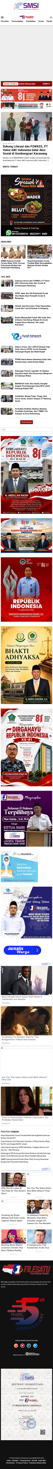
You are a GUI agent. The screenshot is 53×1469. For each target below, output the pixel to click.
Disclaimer (10, 1463)
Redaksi (15, 1460)
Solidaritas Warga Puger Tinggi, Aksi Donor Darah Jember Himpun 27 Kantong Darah (33, 398)
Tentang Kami (25, 1460)
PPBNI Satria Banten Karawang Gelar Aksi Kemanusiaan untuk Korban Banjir (33, 360)
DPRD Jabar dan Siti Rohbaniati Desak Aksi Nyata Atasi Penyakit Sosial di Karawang (31, 295)
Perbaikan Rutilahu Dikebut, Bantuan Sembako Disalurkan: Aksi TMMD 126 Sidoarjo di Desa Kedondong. (31, 411)
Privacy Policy (22, 1463)
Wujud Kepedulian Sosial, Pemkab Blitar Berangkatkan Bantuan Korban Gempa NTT (13, 264)
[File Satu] (26, 17)
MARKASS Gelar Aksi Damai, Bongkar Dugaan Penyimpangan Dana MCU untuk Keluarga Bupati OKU (32, 386)
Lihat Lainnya (26, 422)
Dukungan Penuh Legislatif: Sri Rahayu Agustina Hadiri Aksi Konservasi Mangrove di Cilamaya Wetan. (33, 373)
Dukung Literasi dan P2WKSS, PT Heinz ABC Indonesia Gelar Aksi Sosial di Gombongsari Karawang (25, 150)
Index (9, 1460)
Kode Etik (41, 1460)
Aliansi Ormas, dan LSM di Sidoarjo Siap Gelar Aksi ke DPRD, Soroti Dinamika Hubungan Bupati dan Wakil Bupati (32, 349)
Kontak (34, 1460)
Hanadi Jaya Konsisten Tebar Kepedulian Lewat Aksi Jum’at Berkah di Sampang (33, 307)
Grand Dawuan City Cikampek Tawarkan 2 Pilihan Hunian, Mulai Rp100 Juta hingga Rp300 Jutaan (39, 264)
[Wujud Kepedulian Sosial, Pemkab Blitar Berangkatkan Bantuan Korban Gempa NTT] (13, 252)
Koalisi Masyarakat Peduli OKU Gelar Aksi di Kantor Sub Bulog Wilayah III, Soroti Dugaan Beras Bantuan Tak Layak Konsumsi (33, 321)
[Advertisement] (26, 53)
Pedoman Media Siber (37, 1463)
